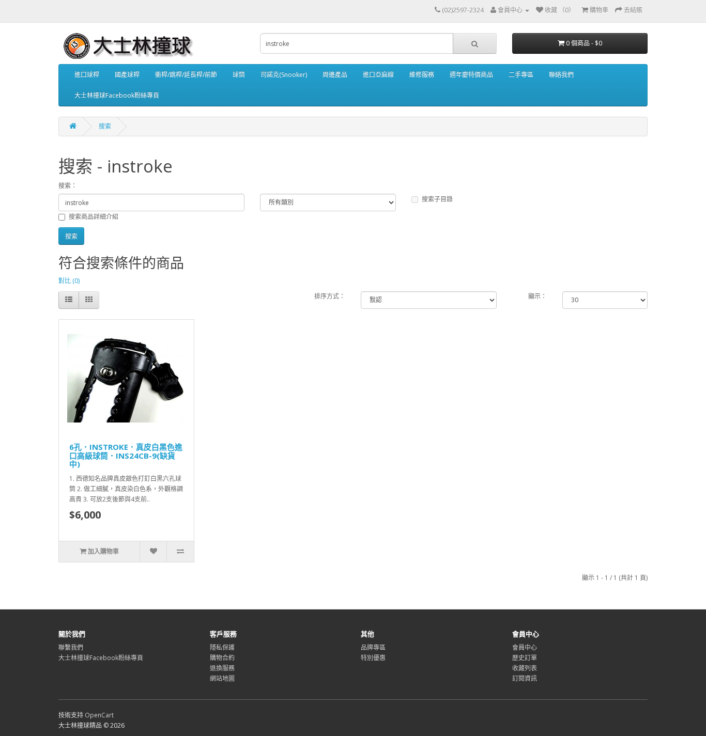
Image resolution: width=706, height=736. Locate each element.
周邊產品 (335, 74)
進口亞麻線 (378, 74)
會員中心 (524, 647)
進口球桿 (86, 74)
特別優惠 (373, 657)
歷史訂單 (524, 657)
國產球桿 (127, 74)
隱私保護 (222, 647)
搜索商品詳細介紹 (93, 216)
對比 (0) (69, 280)
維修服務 (421, 74)
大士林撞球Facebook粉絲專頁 (116, 95)
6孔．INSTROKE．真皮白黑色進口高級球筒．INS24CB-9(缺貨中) (125, 455)
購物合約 (222, 657)
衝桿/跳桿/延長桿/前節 (186, 74)
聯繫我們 (70, 647)
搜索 (105, 126)
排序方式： (329, 296)
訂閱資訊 (524, 678)
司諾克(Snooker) (283, 74)
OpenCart (99, 715)
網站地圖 (222, 678)
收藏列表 (524, 668)
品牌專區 (373, 647)
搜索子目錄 (437, 199)
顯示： (537, 296)
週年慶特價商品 (471, 74)
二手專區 (521, 74)
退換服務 (222, 668)
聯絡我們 (561, 74)
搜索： (67, 185)
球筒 (239, 74)
